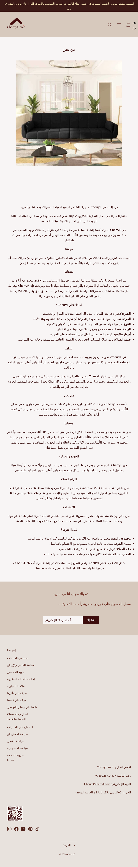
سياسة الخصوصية (17, 748)
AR (134, 28)
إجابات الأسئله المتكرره (21, 679)
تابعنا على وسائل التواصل (22, 707)
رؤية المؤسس (15, 672)
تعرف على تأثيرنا (17, 693)
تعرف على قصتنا (17, 700)
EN (134, 23)
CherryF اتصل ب (17, 714)
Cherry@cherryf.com (97, 784)
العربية (67, 845)
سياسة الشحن (15, 741)
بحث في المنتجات (17, 658)
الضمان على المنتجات (20, 727)
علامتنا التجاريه (16, 686)
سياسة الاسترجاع (17, 734)
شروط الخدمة (15, 755)
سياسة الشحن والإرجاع (20, 665)
